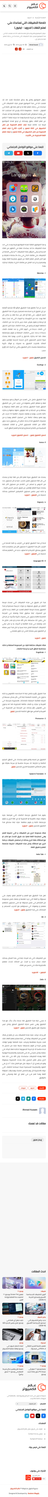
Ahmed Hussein (33, 44)
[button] (34, 1099)
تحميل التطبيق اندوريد (19, 435)
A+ (20, 49)
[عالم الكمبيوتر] (36, 6)
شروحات (23, 1088)
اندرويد (29, 17)
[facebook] (37, 153)
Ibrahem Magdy (33, 1493)
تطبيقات (43, 1291)
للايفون (43, 972)
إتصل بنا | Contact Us (35, 1433)
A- (16, 49)
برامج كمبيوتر (42, 1317)
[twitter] (28, 153)
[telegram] (8, 153)
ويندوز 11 (20, 1291)
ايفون (31, 357)
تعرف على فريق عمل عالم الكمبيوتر (29, 1429)
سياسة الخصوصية (36, 1438)
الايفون (34, 553)
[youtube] (18, 153)
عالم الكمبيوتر (15, 1488)
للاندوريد (35, 972)
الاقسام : (43, 1403)
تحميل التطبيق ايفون (38, 435)
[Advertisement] (24, 77)
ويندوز (21, 1342)
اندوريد (25, 357)
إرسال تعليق (37, 1139)
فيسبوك (43, 1342)
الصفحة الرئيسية (40, 17)
